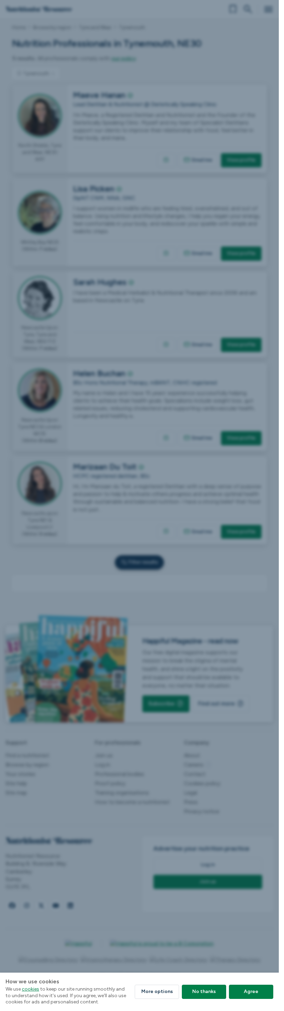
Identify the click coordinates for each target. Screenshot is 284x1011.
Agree (251, 991)
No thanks (204, 991)
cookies (30, 989)
